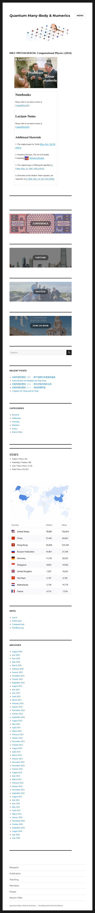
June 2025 (16, 693)
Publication (16, 418)
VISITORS (40, 257)
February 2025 (18, 703)
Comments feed (18, 624)
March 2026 (17, 665)
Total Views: (17, 469)
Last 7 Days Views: (20, 466)
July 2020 (16, 835)
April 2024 (16, 728)
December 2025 (18, 676)
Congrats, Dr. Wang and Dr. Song (25, 391)
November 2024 (18, 710)
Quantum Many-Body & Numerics (40, 15)
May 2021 (16, 807)
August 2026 (17, 652)
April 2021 (16, 810)
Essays (14, 429)
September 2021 (18, 793)
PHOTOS (40, 291)
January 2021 (17, 817)
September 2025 (18, 683)
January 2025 (17, 707)
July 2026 (16, 655)
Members (15, 425)
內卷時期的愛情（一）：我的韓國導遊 (29, 387)
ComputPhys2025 (22, 105)
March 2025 (17, 700)
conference (40, 223)
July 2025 (16, 690)
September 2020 (18, 828)
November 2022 (18, 765)
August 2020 (17, 831)
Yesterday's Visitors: (20, 462)
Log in (14, 617)
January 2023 (17, 759)
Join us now (40, 326)
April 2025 (16, 696)
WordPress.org (18, 628)
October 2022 (17, 769)
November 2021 (18, 790)
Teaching (15, 422)
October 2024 (17, 714)
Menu (80, 15)
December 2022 (18, 762)
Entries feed (16, 621)
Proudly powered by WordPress (50, 906)
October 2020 (17, 824)
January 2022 (17, 786)
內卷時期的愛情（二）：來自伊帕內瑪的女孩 (32, 384)
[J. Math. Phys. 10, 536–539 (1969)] (39, 179)
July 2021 (16, 800)
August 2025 (17, 686)
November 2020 (18, 821)
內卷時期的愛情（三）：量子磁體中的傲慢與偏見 (34, 377)
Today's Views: (18, 459)
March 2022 (17, 779)
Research (15, 415)
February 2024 (18, 734)
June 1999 (16, 838)
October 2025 (17, 679)
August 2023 (17, 748)
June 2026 (16, 658)
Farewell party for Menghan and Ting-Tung (29, 381)
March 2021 (17, 814)
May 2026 (16, 662)
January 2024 (17, 738)
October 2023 (17, 745)
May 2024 (16, 724)
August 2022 (17, 772)
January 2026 (17, 672)
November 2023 (18, 741)
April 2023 (16, 752)
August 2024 (17, 721)
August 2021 (17, 797)
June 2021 (16, 803)
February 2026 (18, 669)
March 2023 (17, 755)
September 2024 (18, 717)
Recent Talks (17, 432)
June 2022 (16, 776)
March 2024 (17, 731)
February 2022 (18, 783)
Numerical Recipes (36, 158)
